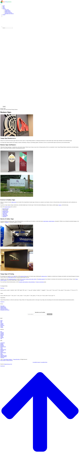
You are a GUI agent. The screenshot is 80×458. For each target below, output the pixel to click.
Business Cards (3, 346)
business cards (28, 279)
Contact (1, 327)
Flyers (1, 347)
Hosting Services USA (8, 364)
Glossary (1, 323)
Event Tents (5, 213)
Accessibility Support (36, 362)
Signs (1, 353)
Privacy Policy (2, 360)
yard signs (23, 279)
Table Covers (5, 214)
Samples (1, 324)
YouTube (2, 337)
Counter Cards (5, 212)
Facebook (2, 332)
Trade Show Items (3, 355)
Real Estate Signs (6, 208)
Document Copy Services (4, 309)
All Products (2, 342)
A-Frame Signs (5, 210)
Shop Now (2, 288)
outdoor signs (13, 202)
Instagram (2, 334)
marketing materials (41, 279)
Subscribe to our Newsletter (40, 312)
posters (32, 279)
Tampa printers (10, 277)
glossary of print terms (40, 281)
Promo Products (3, 352)
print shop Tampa (23, 276)
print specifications (31, 281)
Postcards (2, 350)
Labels (1, 348)
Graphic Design (3, 306)
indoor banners (45, 221)
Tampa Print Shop (16, 359)
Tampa (14, 276)
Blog (1, 331)
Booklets (1, 344)
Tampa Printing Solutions (7, 359)
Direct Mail (2, 305)
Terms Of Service (10, 360)
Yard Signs (4, 216)
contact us (22, 280)
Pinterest (1, 335)
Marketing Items (3, 349)
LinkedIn (2, 333)
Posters (1, 351)
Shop (1, 321)
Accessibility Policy (44, 362)
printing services (44, 276)
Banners (1, 343)
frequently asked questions (23, 281)
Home (1, 320)
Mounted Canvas (5, 211)
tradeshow (7, 222)
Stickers (1, 354)
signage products (8, 206)
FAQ (1, 322)
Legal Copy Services (4, 308)
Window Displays (3, 356)
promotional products (12, 279)
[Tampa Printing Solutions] (5, 2)
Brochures (2, 345)
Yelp (1, 338)
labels (35, 279)
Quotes (1, 326)
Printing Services (3, 307)
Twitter (1, 336)
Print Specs (2, 325)
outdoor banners (51, 221)
